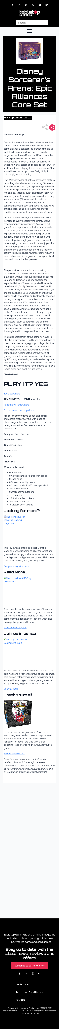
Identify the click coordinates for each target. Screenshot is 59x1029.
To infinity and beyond (15, 627)
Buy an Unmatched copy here (19, 410)
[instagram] (19, 4)
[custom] (26, 4)
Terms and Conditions (28, 992)
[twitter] (33, 4)
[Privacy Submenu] (43, 1000)
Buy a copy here (12, 393)
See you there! (11, 688)
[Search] (13, 22)
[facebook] (12, 4)
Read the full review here (16, 404)
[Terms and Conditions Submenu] (43, 992)
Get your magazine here (16, 566)
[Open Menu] (29, 31)
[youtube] (39, 4)
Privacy (20, 1000)
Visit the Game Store (14, 753)
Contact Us (22, 984)
